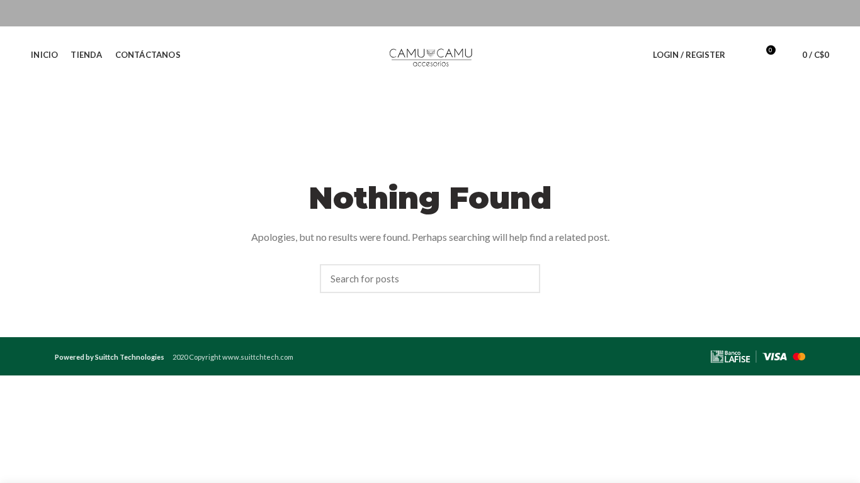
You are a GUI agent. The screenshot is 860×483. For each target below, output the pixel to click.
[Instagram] (790, 13)
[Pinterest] (821, 13)
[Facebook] (758, 13)
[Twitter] (774, 13)
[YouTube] (805, 13)
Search (524, 278)
